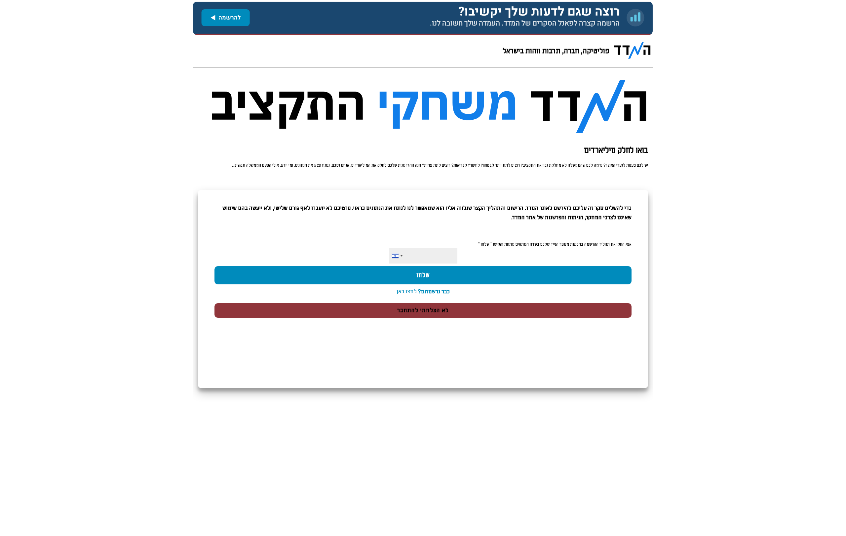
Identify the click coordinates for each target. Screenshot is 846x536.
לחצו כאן (423, 291)
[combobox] (396, 255)
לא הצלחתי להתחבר (423, 310)
